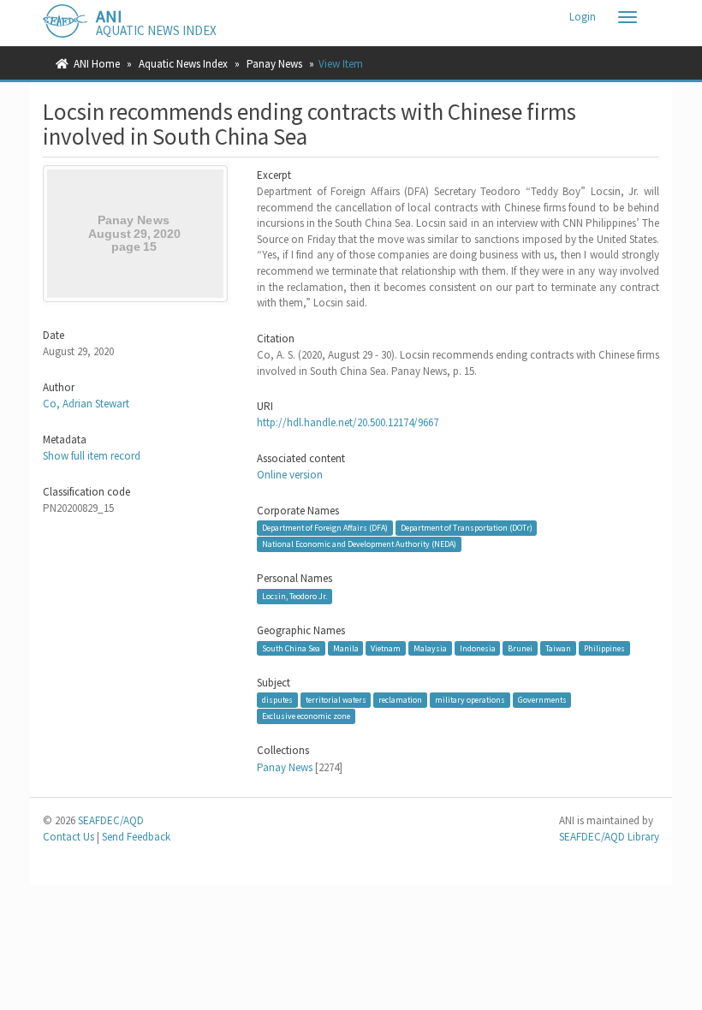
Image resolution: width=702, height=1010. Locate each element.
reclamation (400, 699)
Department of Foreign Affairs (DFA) (325, 527)
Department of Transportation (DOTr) (466, 527)
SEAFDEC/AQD (111, 820)
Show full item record (91, 456)
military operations (470, 699)
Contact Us (68, 836)
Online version (290, 474)
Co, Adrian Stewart (86, 403)
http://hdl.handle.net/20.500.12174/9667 (347, 422)
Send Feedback (136, 836)
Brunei (520, 647)
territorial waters (336, 699)
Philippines (604, 647)
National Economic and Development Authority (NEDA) (359, 544)
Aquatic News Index (183, 63)
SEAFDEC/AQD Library (609, 836)
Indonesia (478, 647)
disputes (277, 699)
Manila (346, 647)
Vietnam (386, 647)
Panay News (274, 63)
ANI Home (97, 63)
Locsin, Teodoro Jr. (294, 596)
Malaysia (430, 647)
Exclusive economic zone (306, 716)
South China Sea (291, 647)
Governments (542, 699)
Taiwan (558, 647)
